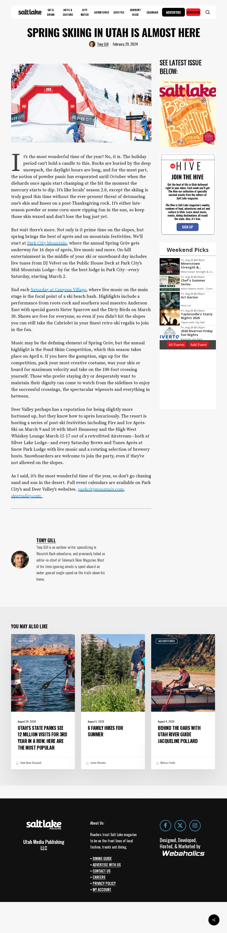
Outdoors (25, 641)
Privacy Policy (104, 883)
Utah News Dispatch (30, 762)
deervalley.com (27, 496)
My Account (102, 889)
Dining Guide (102, 858)
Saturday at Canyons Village (58, 290)
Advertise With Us (107, 864)
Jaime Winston (98, 762)
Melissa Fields (167, 762)
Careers (99, 877)
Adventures (166, 641)
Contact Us (102, 871)
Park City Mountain (47, 243)
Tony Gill (103, 44)
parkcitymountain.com (100, 489)
